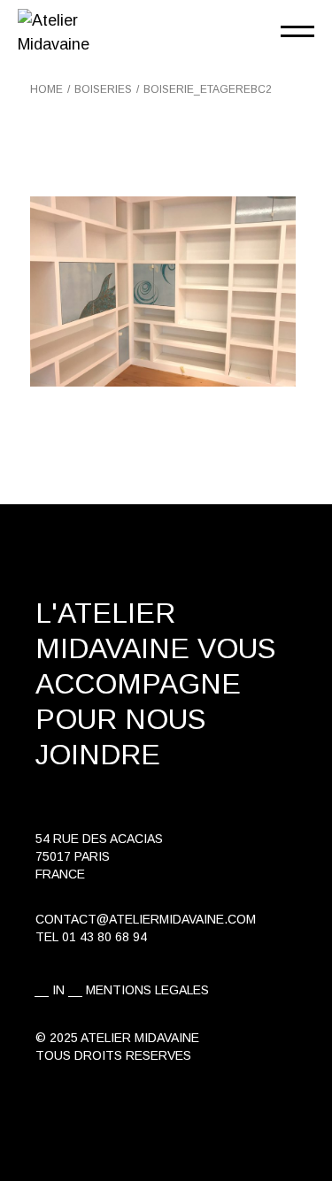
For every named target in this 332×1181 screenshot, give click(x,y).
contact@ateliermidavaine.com (145, 919)
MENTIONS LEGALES (147, 990)
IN (58, 990)
